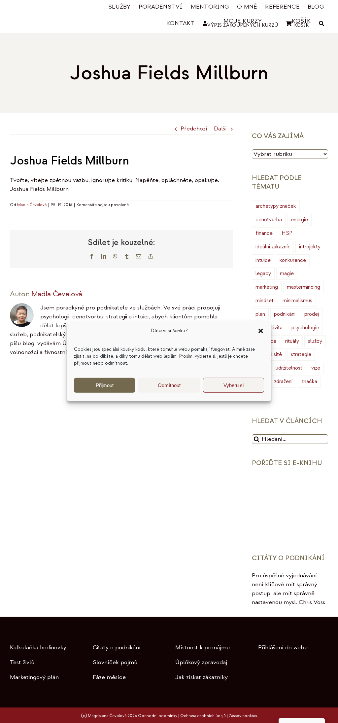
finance (264, 233)
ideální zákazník (272, 246)
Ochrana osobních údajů (203, 715)
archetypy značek (275, 206)
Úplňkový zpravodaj (201, 662)
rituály (292, 341)
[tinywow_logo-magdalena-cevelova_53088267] (41, 9)
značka (309, 381)
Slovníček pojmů (115, 662)
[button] (260, 331)
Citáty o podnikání (117, 647)
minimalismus (297, 300)
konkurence (293, 260)
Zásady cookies (243, 715)
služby (315, 341)
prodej (311, 314)
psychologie (305, 327)
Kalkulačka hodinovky (38, 647)
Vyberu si (233, 385)
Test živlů (22, 662)
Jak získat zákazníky (201, 677)
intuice (263, 260)
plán (260, 314)
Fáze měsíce (109, 677)
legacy (263, 273)
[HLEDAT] (321, 23)
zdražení (283, 381)
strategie (301, 354)
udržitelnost (289, 368)
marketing (266, 287)
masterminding (303, 287)
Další (220, 128)
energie (299, 219)
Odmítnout (169, 385)
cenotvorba (268, 219)
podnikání (284, 314)
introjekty (310, 246)
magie (287, 273)
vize (315, 368)
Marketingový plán (34, 677)
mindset (264, 300)
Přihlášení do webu (283, 647)
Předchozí (194, 128)
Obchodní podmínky (157, 715)
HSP (287, 233)
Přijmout (105, 385)
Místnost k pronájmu (202, 647)
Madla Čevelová (32, 204)
